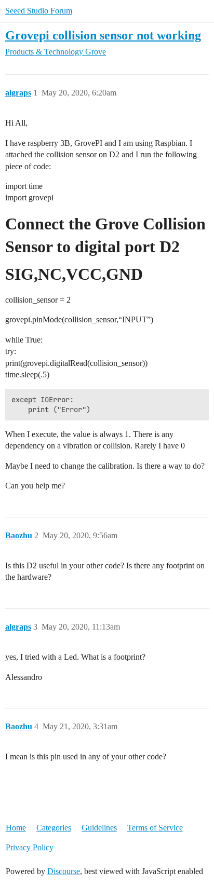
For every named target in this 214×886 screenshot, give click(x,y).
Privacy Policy (30, 847)
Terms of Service (155, 827)
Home (16, 827)
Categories (53, 827)
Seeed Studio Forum (38, 10)
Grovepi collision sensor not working (103, 35)
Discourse (63, 871)
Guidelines (99, 827)
